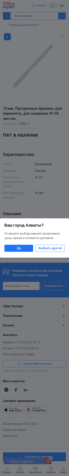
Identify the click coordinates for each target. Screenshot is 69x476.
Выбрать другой (50, 248)
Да (19, 248)
